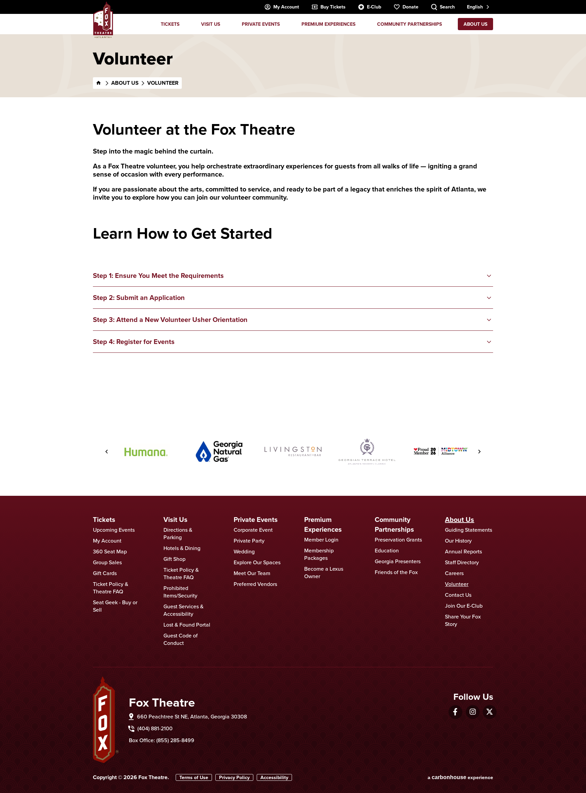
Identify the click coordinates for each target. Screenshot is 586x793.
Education (387, 550)
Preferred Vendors (255, 584)
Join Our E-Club (464, 605)
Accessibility (274, 777)
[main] (293, 220)
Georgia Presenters (398, 561)
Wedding (244, 551)
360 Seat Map (110, 551)
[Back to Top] (574, 770)
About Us (475, 24)
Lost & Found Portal (186, 624)
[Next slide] (479, 451)
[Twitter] (489, 711)
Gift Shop (174, 559)
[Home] (99, 83)
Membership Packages (319, 554)
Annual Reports (463, 551)
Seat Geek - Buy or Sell (115, 605)
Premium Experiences (328, 24)
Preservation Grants (398, 539)
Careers (454, 573)
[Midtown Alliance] (366, 451)
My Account (286, 6)
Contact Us (458, 594)
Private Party (249, 540)
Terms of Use (193, 777)
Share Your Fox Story (463, 620)
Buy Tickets (333, 6)
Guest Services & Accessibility (183, 610)
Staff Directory (462, 562)
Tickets (170, 24)
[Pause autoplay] (466, 416)
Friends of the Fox (396, 572)
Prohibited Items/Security (180, 591)
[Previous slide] (106, 451)
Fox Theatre (103, 19)
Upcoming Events (114, 529)
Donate (410, 6)
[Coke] (440, 451)
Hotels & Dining (181, 548)
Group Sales (107, 562)
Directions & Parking (177, 533)
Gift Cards (105, 573)
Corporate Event (253, 529)
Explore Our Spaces (257, 562)
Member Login (321, 539)
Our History (458, 540)
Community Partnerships (409, 24)
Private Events (261, 24)
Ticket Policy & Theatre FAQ (110, 587)
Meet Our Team (252, 573)
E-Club (374, 6)
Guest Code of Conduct (180, 639)
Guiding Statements (468, 529)
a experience (460, 777)
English (475, 6)
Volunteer (456, 584)
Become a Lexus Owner (323, 572)
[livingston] (219, 451)
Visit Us (210, 24)
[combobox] (477, 7)
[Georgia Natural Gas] (145, 451)
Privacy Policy (234, 777)
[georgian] (293, 452)
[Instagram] (473, 711)
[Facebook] (455, 711)
